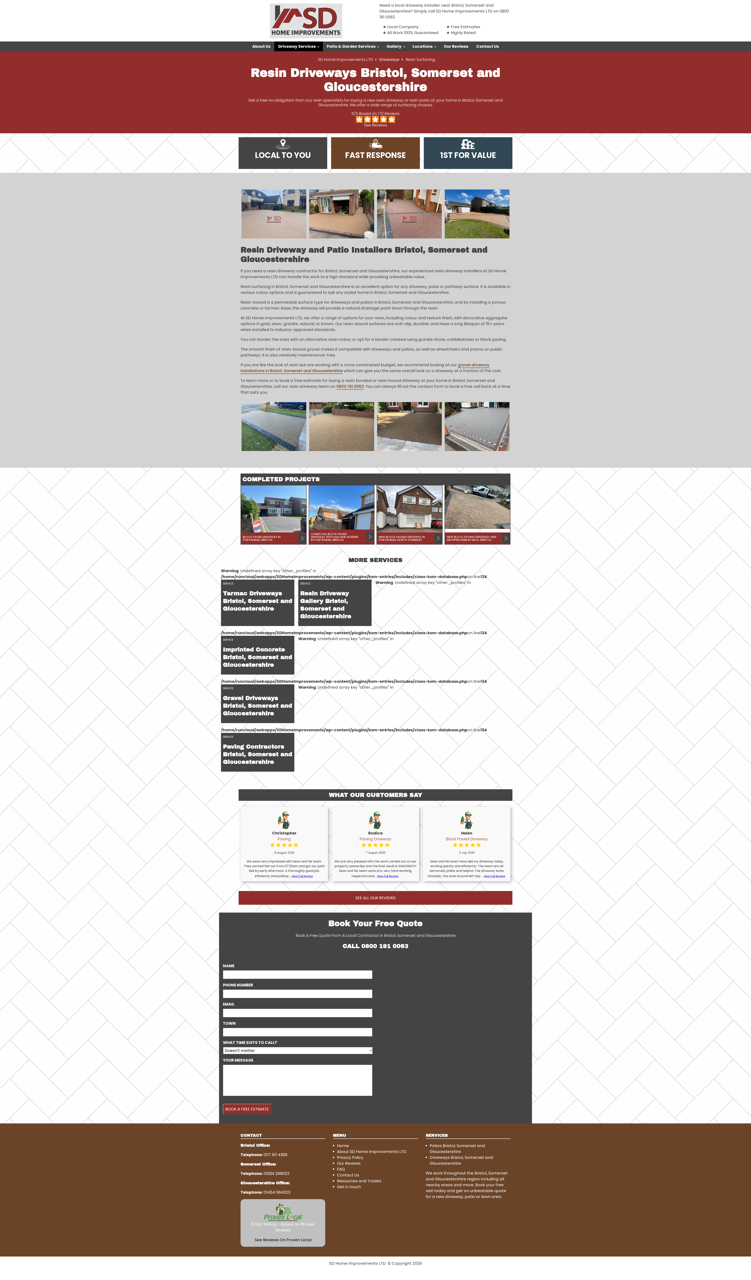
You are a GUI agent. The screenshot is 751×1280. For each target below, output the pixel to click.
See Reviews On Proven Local (283, 1240)
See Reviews (375, 125)
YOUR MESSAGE (240, 1060)
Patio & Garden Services (351, 46)
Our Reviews (456, 46)
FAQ (341, 1169)
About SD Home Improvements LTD (371, 1151)
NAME (230, 965)
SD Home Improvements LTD (345, 59)
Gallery (394, 46)
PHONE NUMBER (240, 985)
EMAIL (230, 1004)
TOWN (229, 1023)
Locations (423, 46)
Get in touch (349, 1187)
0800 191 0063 (350, 386)
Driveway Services (297, 46)
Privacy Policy (350, 1157)
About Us (261, 46)
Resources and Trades (359, 1181)
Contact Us (487, 46)
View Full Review (302, 876)
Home (343, 1145)
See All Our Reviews (375, 898)
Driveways (389, 59)
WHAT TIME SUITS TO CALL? (250, 1042)
